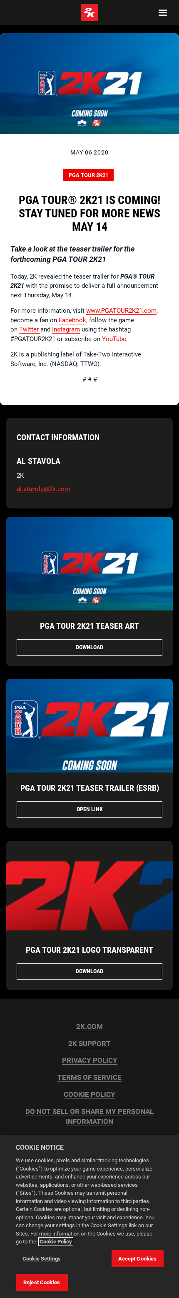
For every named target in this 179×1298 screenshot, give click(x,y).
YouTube (114, 339)
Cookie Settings (41, 1259)
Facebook (72, 320)
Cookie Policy (56, 1241)
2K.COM (89, 1027)
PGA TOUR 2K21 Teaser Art (89, 626)
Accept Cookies (137, 1259)
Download (89, 647)
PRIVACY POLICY (89, 1060)
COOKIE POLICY (89, 1095)
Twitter (29, 329)
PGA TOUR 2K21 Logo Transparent (89, 950)
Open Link (90, 809)
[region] (89, 1216)
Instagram (66, 329)
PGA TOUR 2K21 (88, 175)
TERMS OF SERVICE (89, 1077)
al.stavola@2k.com (43, 489)
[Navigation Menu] (163, 12)
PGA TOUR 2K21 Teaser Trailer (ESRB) (89, 788)
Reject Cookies (41, 1282)
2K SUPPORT (89, 1044)
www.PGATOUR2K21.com (121, 310)
